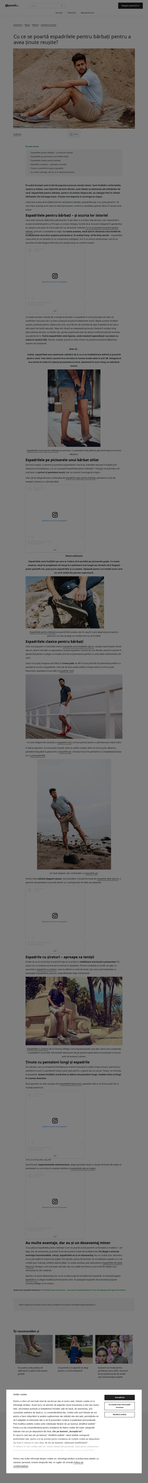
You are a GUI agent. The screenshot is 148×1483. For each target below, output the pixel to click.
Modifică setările (119, 1414)
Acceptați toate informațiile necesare (120, 1406)
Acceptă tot (119, 1397)
